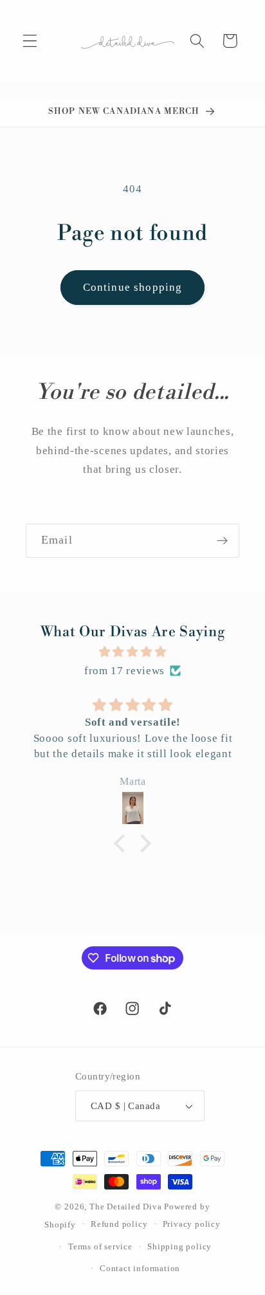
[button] (30, 40)
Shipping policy (179, 1246)
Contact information (140, 1268)
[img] (132, 651)
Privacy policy (192, 1224)
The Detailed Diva (125, 1206)
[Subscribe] (222, 541)
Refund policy (119, 1224)
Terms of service (100, 1246)
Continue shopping (133, 287)
